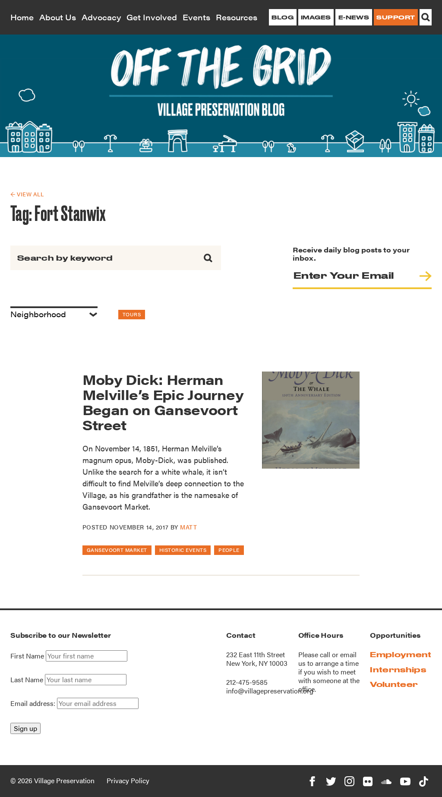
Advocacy (101, 17)
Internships (398, 669)
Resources (236, 17)
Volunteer (394, 684)
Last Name (26, 679)
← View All (27, 194)
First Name (27, 656)
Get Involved (151, 17)
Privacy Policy (128, 780)
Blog (283, 17)
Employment (400, 654)
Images (316, 17)
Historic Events (182, 550)
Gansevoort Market (117, 550)
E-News (353, 17)
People (229, 550)
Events (196, 17)
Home (22, 17)
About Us (57, 17)
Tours (132, 314)
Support (395, 17)
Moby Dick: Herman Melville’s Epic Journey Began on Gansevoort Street (162, 402)
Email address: (33, 703)
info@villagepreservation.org (269, 691)
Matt (188, 527)
